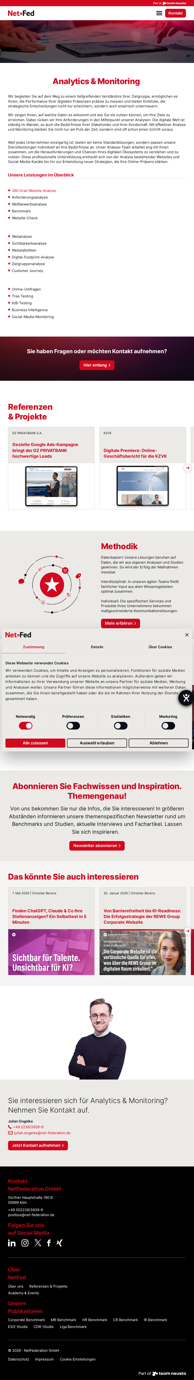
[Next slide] (187, 468)
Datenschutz (18, 1359)
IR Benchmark (155, 1320)
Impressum (44, 1359)
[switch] (73, 726)
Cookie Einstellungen (78, 1359)
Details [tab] (97, 647)
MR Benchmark (63, 1320)
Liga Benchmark (73, 1327)
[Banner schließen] (187, 634)
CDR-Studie (44, 1327)
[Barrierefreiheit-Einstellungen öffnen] (186, 698)
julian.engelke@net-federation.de (42, 1133)
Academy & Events (23, 1293)
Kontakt (175, 13)
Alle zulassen (35, 743)
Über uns (15, 1286)
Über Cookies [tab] (160, 647)
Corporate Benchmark (26, 1320)
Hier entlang (95, 365)
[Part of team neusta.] (97, 3)
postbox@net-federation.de (31, 1215)
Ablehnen (159, 743)
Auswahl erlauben (97, 743)
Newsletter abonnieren (95, 845)
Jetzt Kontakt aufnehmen (36, 1145)
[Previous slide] (6, 468)
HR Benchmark (94, 1320)
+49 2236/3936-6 (28, 1127)
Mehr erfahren (118, 623)
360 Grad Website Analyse (34, 191)
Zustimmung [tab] (33, 647)
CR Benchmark (125, 1320)
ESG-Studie (18, 1327)
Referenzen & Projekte (48, 1286)
